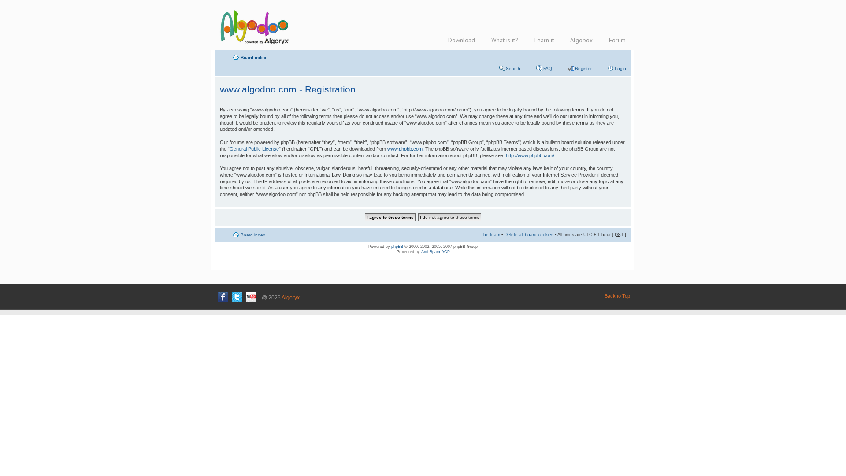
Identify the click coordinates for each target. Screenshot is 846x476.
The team (490, 234)
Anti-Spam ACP (435, 252)
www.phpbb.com (405, 148)
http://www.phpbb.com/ (530, 155)
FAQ (547, 68)
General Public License (254, 148)
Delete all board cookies (529, 234)
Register (583, 68)
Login (620, 68)
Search (513, 68)
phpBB (397, 246)
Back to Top (617, 296)
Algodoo (253, 27)
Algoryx (291, 298)
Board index (254, 57)
